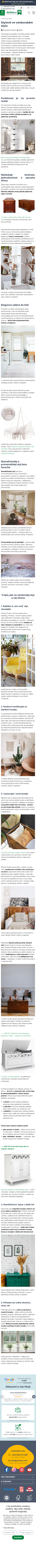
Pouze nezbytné (25, 1533)
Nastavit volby (10, 1533)
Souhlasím (18, 1537)
